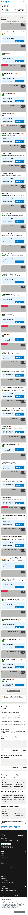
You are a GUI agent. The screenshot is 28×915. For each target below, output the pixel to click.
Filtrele (13, 14)
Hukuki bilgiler (4, 874)
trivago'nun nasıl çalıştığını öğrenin (8, 890)
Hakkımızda (3, 853)
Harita (22, 14)
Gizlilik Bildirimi (4, 876)
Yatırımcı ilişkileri (4, 857)
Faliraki (16, 827)
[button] (13, 6)
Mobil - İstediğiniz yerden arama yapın (9, 865)
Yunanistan (16, 826)
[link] (16, 2)
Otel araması (4, 826)
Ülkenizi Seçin (4, 838)
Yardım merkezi (4, 888)
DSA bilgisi (3, 878)
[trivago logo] (5, 2)
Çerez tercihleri (4, 880)
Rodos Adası (10, 827)
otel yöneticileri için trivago (6, 866)
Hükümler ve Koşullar (5, 873)
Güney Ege (3, 827)
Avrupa (10, 826)
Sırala (5, 14)
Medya (2, 859)
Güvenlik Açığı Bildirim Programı (7, 882)
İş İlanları (3, 855)
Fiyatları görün (19, 41)
